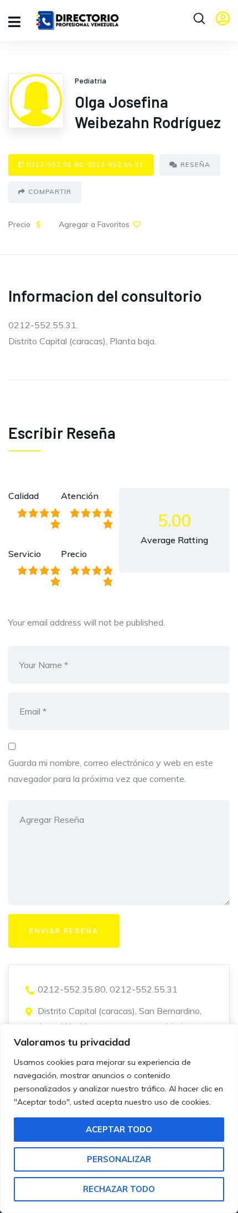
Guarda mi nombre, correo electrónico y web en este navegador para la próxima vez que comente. (110, 770)
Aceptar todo (119, 1129)
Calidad (23, 495)
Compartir (49, 191)
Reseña (195, 164)
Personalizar (119, 1159)
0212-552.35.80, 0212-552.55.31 (85, 164)
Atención (80, 495)
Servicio (24, 553)
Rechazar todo (119, 1189)
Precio (74, 553)
